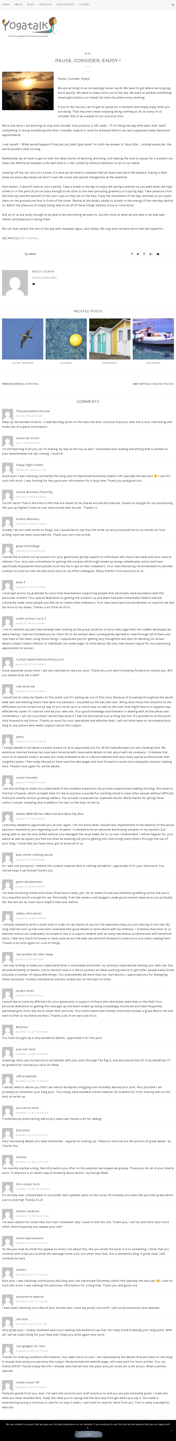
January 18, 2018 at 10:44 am (31, 691)
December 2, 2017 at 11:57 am (32, 1350)
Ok (89, 1434)
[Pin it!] (144, 254)
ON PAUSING (29, 238)
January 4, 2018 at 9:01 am (29, 995)
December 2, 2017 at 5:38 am (31, 1387)
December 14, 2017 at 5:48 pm (32, 1031)
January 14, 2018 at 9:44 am (30, 782)
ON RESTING (31, 383)
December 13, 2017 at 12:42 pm (33, 1189)
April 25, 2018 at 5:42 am (29, 415)
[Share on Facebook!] (131, 254)
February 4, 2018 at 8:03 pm (30, 550)
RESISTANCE (109, 363)
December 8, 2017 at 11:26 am (32, 1243)
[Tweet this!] (138, 254)
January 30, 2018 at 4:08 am (30, 664)
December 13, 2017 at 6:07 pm (32, 1054)
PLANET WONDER (23, 363)
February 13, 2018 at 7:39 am (31, 523)
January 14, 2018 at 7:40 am (30, 818)
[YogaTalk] (29, 25)
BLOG (88, 53)
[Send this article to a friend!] (158, 254)
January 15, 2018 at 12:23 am (31, 741)
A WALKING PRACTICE (162, 383)
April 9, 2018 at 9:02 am (28, 442)
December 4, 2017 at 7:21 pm (31, 1323)
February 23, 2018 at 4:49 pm (31, 496)
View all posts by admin (44, 277)
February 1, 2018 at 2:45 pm (30, 587)
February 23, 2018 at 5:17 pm (31, 469)
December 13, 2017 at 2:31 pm (32, 1135)
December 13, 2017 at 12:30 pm (33, 1216)
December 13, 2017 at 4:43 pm (32, 1112)
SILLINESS (66, 363)
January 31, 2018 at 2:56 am (30, 623)
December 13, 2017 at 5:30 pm (32, 1081)
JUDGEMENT (153, 363)
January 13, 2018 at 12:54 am (31, 918)
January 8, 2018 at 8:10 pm (30, 959)
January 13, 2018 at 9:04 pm (30, 859)
